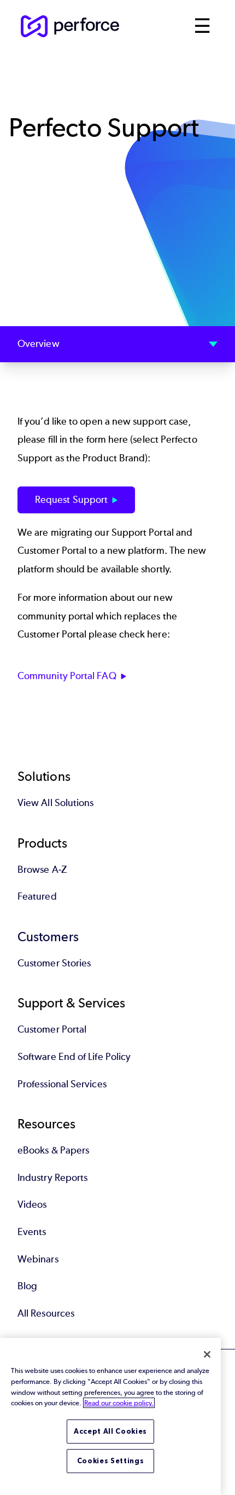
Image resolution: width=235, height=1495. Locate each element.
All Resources (45, 1313)
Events (31, 1232)
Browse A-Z (42, 870)
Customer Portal (51, 1029)
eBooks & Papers (53, 1150)
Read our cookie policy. (119, 1403)
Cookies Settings (110, 1461)
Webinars (37, 1259)
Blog (27, 1286)
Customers (48, 936)
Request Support (71, 500)
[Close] (207, 1354)
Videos (31, 1204)
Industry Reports (52, 1178)
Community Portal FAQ (66, 676)
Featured (37, 896)
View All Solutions (55, 803)
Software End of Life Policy (74, 1057)
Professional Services (62, 1084)
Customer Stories (54, 963)
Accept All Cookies (110, 1431)
